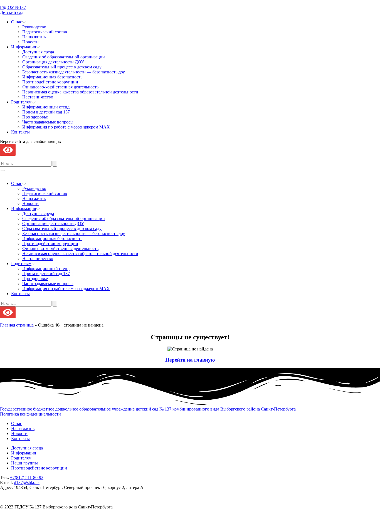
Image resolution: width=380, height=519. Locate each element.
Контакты (20, 132)
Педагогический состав (44, 31)
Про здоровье (35, 117)
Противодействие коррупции (50, 82)
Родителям (21, 102)
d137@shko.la (27, 482)
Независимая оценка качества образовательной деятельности (80, 92)
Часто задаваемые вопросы (47, 122)
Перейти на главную (190, 360)
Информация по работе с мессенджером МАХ (66, 127)
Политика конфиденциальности (30, 414)
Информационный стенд (46, 107)
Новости (30, 41)
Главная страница (17, 325)
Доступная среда (38, 52)
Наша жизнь (34, 36)
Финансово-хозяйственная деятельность (60, 87)
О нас (16, 21)
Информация (23, 47)
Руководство (34, 26)
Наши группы (24, 463)
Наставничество (37, 97)
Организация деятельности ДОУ (53, 62)
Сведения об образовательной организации (63, 57)
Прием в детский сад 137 (46, 112)
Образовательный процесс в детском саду (62, 67)
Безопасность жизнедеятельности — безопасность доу (73, 72)
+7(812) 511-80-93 (26, 477)
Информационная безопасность (52, 77)
